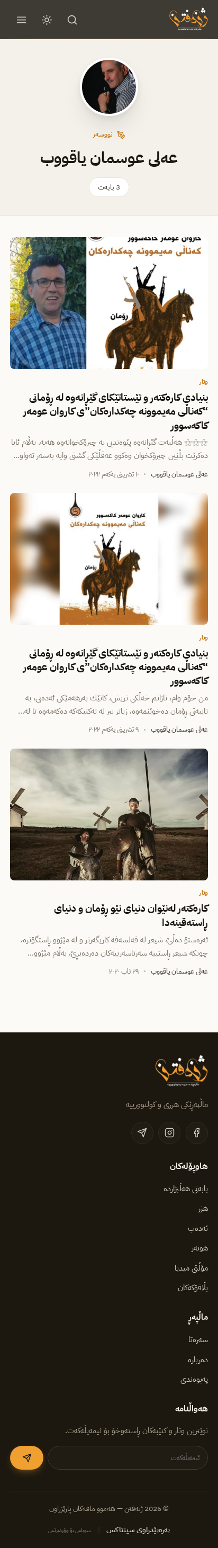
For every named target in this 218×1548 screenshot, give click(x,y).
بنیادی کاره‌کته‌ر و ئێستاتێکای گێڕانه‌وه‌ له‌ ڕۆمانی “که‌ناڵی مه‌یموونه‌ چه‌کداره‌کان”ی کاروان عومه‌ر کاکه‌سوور (115, 411)
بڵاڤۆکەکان (193, 1287)
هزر (203, 1208)
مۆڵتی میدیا (191, 1268)
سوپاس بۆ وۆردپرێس (69, 1530)
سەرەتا (198, 1339)
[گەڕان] (72, 19)
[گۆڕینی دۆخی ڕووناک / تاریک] (47, 19)
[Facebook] (197, 1133)
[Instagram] (169, 1133)
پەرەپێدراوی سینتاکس (138, 1529)
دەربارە (198, 1359)
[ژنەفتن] (187, 19)
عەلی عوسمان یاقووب (179, 474)
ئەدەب (198, 1228)
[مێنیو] (21, 19)
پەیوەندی (194, 1379)
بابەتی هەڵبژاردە (186, 1188)
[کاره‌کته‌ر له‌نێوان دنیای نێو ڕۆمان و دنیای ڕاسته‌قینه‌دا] (109, 814)
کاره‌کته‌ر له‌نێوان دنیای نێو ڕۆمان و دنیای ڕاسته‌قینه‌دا (130, 915)
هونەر (200, 1248)
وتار (203, 381)
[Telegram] (142, 1133)
